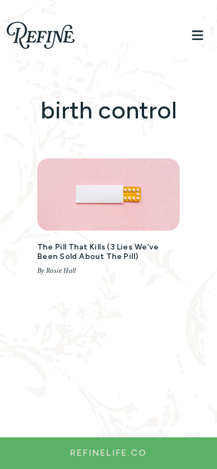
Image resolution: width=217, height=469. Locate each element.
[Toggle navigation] (197, 35)
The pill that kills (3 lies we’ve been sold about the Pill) (98, 251)
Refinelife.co (108, 452)
